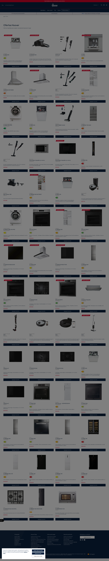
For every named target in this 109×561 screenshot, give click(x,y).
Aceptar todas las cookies (38, 550)
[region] (23, 553)
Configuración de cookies (38, 556)
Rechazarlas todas (38, 553)
